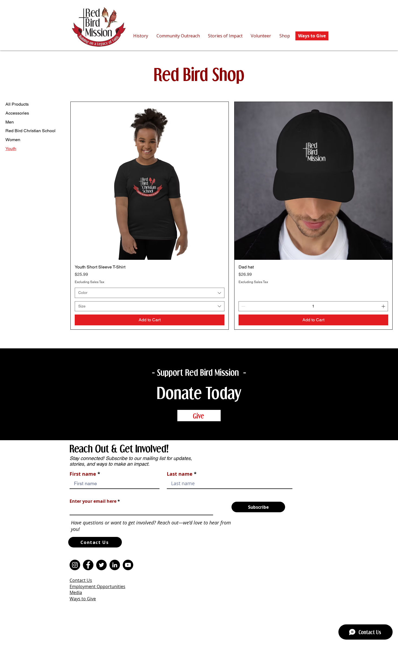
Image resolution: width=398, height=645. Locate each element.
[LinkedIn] (114, 565)
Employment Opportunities (97, 586)
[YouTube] (128, 565)
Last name (180, 474)
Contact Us (81, 580)
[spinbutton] (313, 306)
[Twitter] (101, 565)
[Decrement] (242, 306)
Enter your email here (93, 501)
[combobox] (149, 293)
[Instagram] (75, 565)
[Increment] (383, 306)
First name (83, 474)
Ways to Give (83, 599)
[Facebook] (88, 565)
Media (76, 592)
